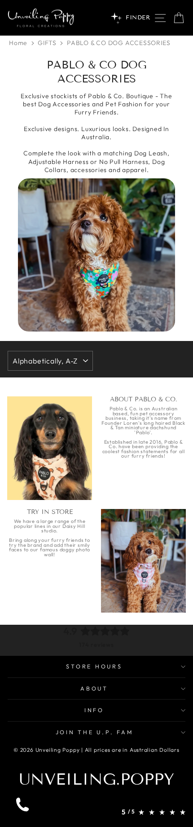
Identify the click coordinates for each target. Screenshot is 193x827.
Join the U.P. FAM (94, 732)
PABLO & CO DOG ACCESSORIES (118, 43)
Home (18, 43)
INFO (94, 709)
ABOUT (94, 688)
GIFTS (47, 43)
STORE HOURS (94, 666)
